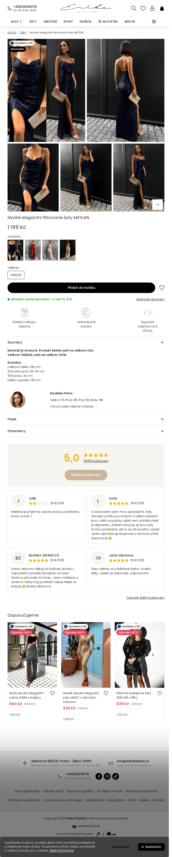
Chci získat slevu (116, 451)
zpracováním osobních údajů (133, 462)
